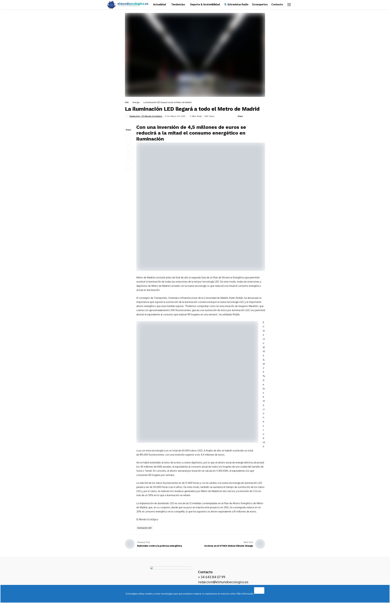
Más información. (245, 593)
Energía (136, 102)
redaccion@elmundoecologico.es (223, 582)
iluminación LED (144, 528)
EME (127, 102)
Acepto (259, 589)
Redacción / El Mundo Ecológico (145, 116)
